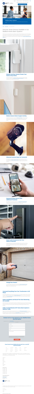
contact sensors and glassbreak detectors (18, 78)
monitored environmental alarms (23, 201)
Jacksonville (25, 350)
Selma (20, 347)
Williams (20, 350)
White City (16, 351)
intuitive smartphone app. (17, 295)
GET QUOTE (17, 339)
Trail (6, 347)
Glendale (16, 347)
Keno (6, 351)
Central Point (16, 350)
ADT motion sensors (19, 117)
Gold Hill (11, 351)
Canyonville (25, 347)
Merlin (6, 350)
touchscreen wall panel (10, 296)
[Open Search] (30, 0)
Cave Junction (11, 347)
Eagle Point (11, 350)
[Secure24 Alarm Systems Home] (8, 3)
